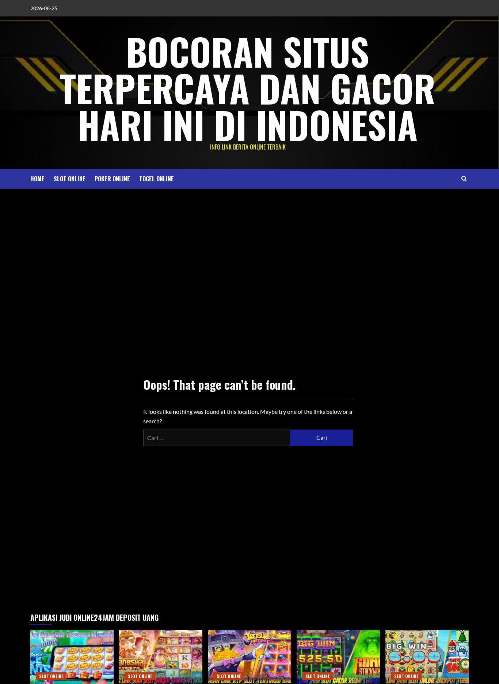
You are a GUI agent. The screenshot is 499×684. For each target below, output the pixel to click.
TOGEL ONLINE (156, 178)
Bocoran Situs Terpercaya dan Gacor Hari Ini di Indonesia (247, 87)
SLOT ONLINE (69, 178)
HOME (37, 178)
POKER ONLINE (112, 178)
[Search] (464, 178)
